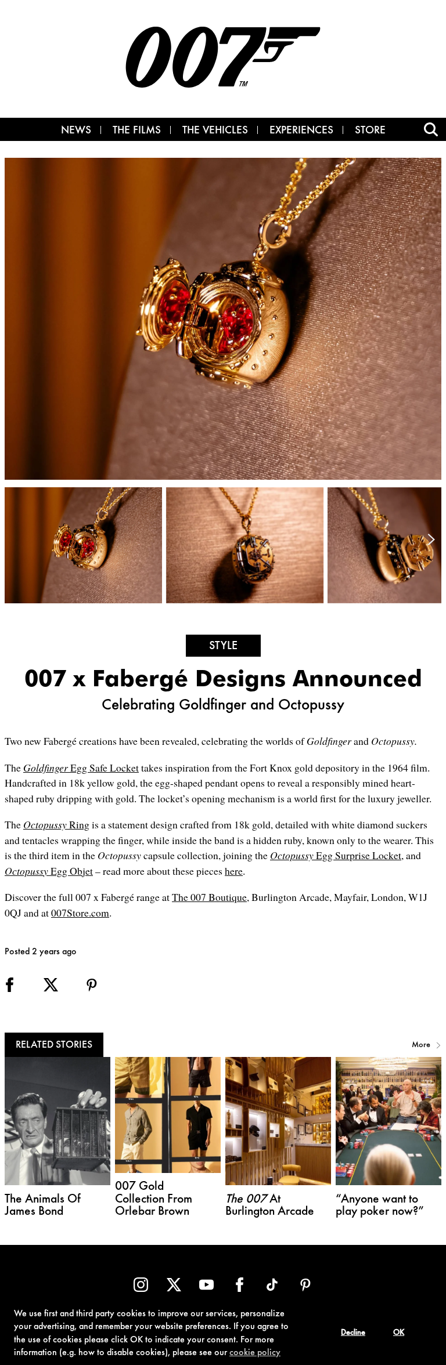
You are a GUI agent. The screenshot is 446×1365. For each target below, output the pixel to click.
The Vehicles (215, 131)
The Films (137, 131)
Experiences (301, 131)
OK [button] (398, 1333)
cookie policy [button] (254, 1352)
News (76, 131)
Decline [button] (353, 1333)
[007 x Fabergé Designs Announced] (85, 545)
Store (370, 131)
